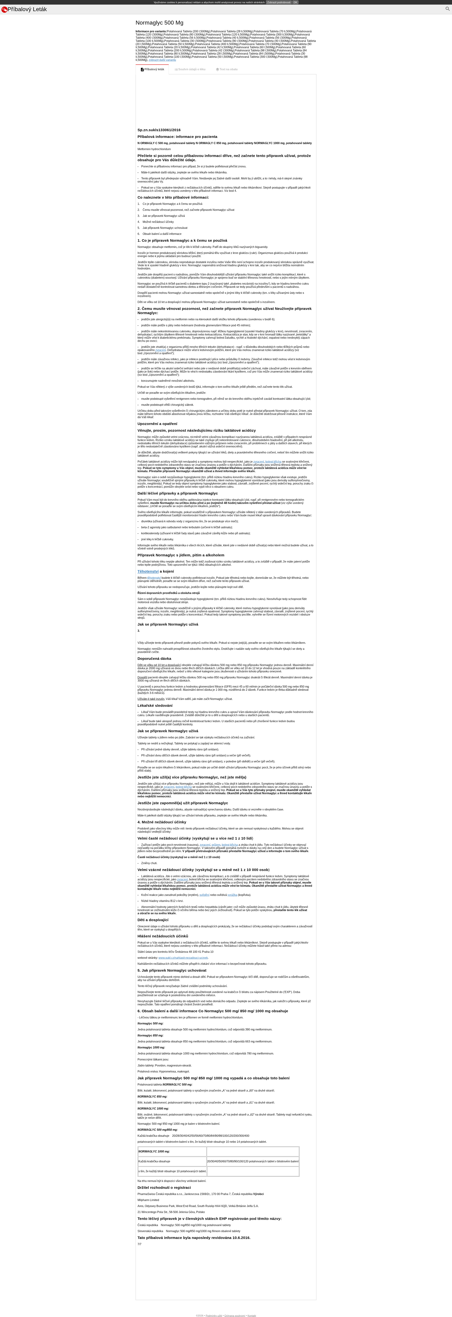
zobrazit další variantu (162, 59)
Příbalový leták (154, 69)
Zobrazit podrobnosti (278, 2)
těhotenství (154, 577)
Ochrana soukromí (234, 1315)
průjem (216, 844)
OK (295, 2)
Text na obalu (229, 69)
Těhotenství (148, 571)
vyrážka (232, 894)
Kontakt (252, 1315)
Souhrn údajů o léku (192, 69)
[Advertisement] (67, 220)
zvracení (160, 350)
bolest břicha (273, 461)
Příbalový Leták (27, 9)
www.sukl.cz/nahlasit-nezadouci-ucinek (183, 957)
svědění (204, 894)
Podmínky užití (214, 1315)
